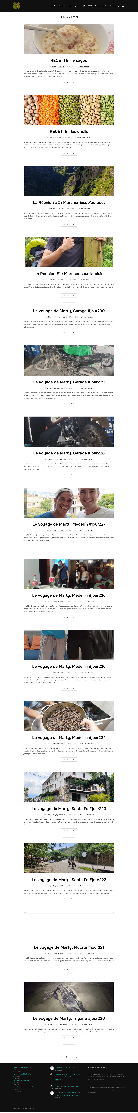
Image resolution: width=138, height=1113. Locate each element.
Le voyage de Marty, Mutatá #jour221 (69, 947)
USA (83, 6)
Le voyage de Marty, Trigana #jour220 (69, 1018)
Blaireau (58, 1068)
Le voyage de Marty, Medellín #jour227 (68, 524)
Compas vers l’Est (101, 6)
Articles (60, 6)
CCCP (90, 6)
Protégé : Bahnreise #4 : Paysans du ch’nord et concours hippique (68, 1077)
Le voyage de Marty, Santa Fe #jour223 (69, 808)
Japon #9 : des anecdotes (22, 1067)
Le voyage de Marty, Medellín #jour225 (69, 666)
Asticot (57, 1086)
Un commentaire (84, 209)
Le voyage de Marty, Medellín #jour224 (69, 737)
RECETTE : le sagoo (69, 60)
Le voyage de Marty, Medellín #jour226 (69, 595)
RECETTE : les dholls (69, 131)
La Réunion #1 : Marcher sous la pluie (68, 273)
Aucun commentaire (84, 137)
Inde (69, 6)
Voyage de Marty (61, 317)
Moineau (58, 1074)
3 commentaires (83, 66)
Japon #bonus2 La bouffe (22, 1074)
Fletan (53, 66)
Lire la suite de (70, 82)
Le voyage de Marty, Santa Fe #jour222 (69, 879)
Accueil (52, 6)
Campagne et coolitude (21, 1080)
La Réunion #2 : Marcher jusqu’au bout (69, 202)
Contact (113, 6)
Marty (50, 317)
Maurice (61, 66)
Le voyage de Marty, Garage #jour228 (69, 453)
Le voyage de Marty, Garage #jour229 (69, 382)
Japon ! (76, 6)
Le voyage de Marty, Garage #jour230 (69, 310)
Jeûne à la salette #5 (70, 1086)
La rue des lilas (69, 1068)
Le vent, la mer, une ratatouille (23, 1087)
